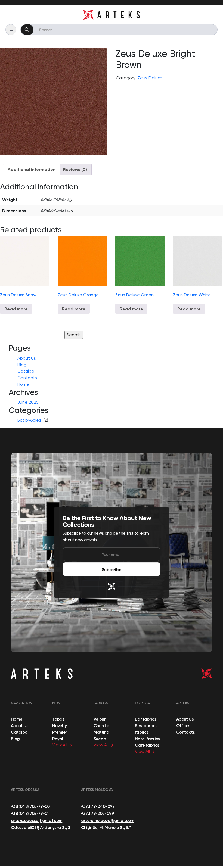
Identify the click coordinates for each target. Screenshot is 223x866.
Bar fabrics (145, 719)
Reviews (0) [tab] (75, 169)
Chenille (101, 725)
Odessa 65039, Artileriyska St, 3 (40, 827)
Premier (59, 732)
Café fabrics (147, 745)
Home (23, 384)
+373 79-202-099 (97, 813)
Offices (183, 725)
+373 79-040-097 (97, 806)
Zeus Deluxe (150, 77)
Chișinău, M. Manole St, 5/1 (106, 827)
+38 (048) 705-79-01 (30, 813)
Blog (21, 364)
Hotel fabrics (147, 738)
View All (59, 744)
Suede (100, 738)
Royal (57, 738)
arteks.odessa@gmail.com (36, 820)
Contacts (27, 377)
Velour (100, 719)
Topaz (58, 719)
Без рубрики (29, 420)
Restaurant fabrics (146, 729)
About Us (26, 358)
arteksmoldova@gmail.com (107, 820)
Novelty (59, 725)
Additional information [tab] (31, 169)
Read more (16, 308)
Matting (101, 732)
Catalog (25, 371)
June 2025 (28, 402)
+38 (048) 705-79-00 (30, 806)
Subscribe (111, 569)
